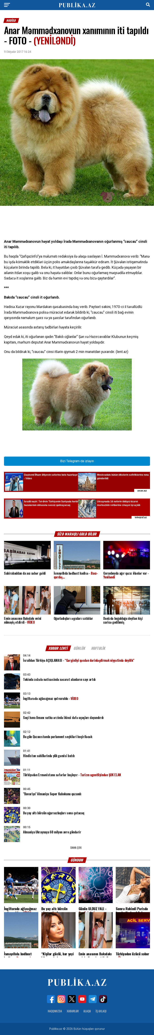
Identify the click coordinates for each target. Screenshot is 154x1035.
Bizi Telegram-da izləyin (77, 461)
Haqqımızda (55, 1011)
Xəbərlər (73, 1011)
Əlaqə (87, 1011)
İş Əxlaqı (101, 1011)
